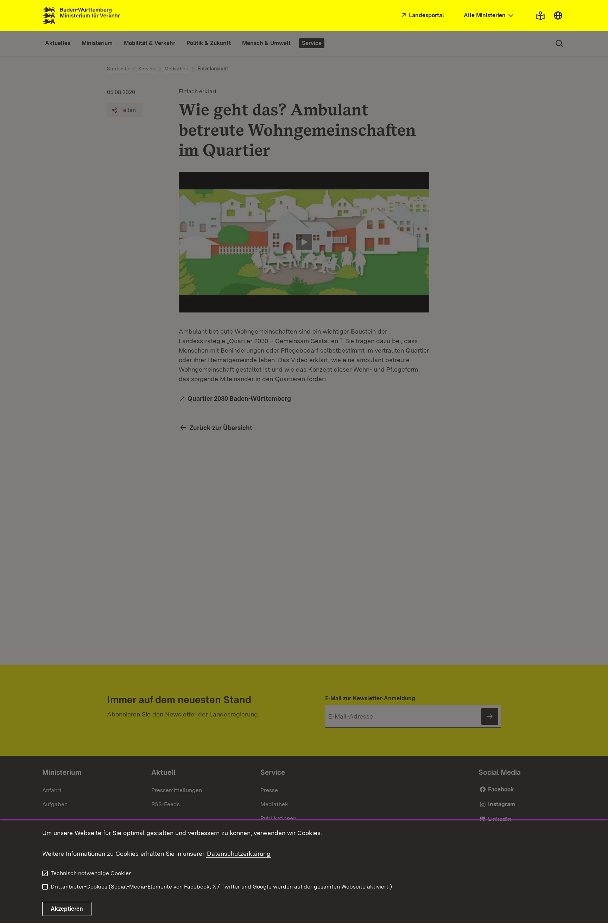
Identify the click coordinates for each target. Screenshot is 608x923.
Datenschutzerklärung (239, 853)
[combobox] (489, 15)
